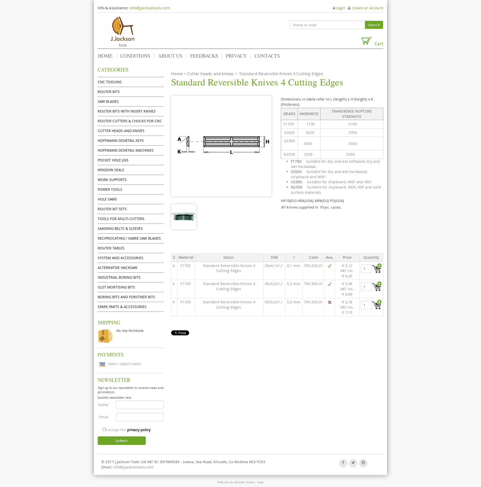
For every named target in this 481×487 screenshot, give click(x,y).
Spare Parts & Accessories (122, 306)
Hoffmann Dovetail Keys (121, 140)
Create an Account (366, 8)
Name (103, 404)
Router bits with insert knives (127, 111)
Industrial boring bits (119, 277)
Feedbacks (204, 55)
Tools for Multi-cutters (121, 218)
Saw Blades (108, 101)
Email (103, 417)
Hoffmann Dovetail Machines (126, 150)
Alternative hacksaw (117, 267)
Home (105, 55)
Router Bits (109, 91)
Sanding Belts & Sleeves (120, 228)
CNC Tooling (110, 81)
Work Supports (112, 179)
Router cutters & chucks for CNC (130, 121)
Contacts (267, 55)
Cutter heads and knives (121, 130)
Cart (377, 43)
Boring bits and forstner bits (126, 297)
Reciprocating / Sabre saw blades (129, 238)
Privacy (236, 55)
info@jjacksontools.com (150, 8)
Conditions (135, 55)
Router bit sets (112, 209)
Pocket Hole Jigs (113, 160)
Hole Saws (107, 199)
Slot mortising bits (116, 287)
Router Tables (111, 248)
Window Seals (111, 169)
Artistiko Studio (244, 482)
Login (340, 8)
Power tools (110, 189)
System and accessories (120, 257)
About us (170, 55)
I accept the (128, 429)
